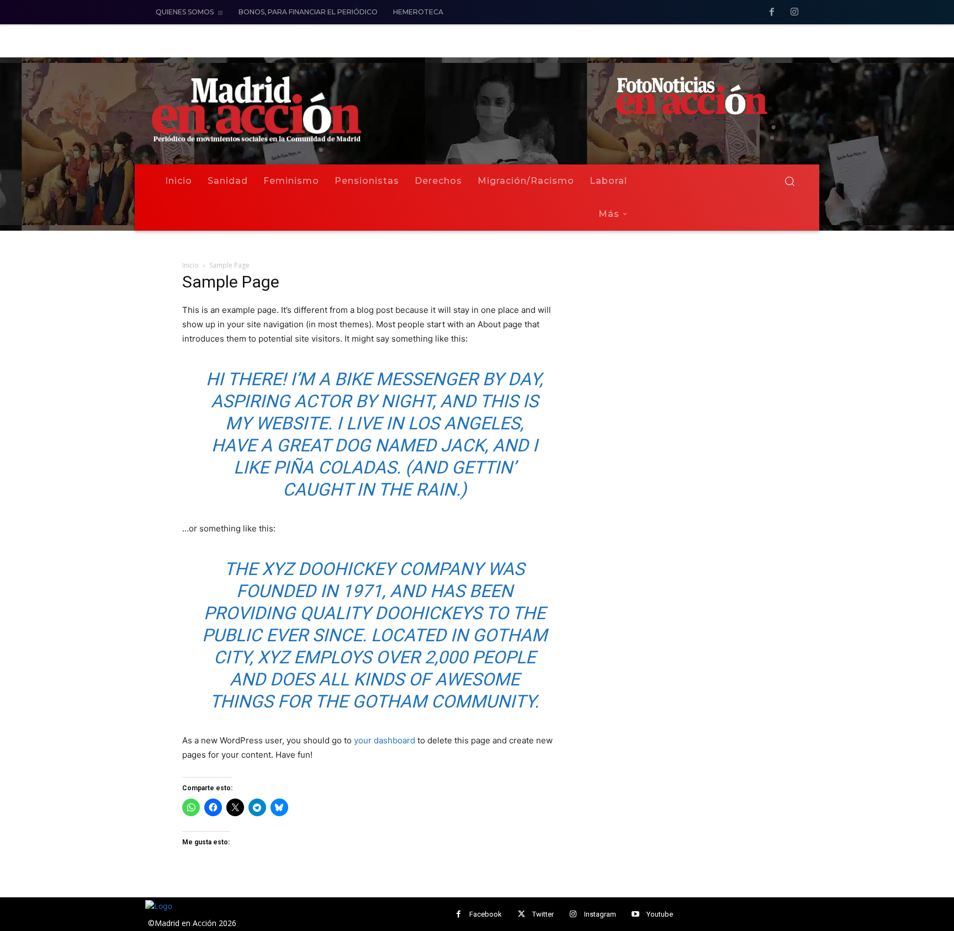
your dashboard (384, 740)
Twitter (543, 914)
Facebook (485, 914)
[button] (789, 181)
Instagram (600, 914)
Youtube (659, 914)
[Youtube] (635, 914)
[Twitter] (521, 914)
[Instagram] (794, 12)
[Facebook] (771, 12)
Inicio (190, 265)
